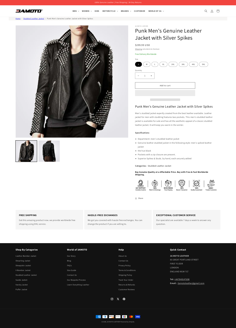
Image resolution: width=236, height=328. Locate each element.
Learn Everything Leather (78, 284)
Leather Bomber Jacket (26, 256)
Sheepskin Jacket (23, 265)
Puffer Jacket (21, 289)
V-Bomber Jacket (23, 270)
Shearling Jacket (23, 260)
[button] (165, 93)
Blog (69, 260)
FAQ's (69, 265)
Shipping (138, 49)
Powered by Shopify (127, 322)
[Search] (206, 11)
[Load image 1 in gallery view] (26, 151)
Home (18, 18)
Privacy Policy (124, 265)
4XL (193, 64)
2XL (173, 64)
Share (140, 198)
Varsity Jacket (22, 284)
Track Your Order (126, 280)
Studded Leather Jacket (33, 18)
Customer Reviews (127, 289)
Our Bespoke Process (76, 280)
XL (163, 64)
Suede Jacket (21, 280)
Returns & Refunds (127, 284)
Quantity (138, 70)
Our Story (71, 256)
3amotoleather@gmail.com (191, 283)
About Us (123, 256)
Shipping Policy (125, 275)
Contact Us (72, 275)
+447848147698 (182, 279)
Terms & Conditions (127, 270)
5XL (203, 64)
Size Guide (71, 270)
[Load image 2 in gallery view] (49, 151)
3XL (183, 64)
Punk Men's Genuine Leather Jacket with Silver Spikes (70, 18)
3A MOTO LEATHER (113, 322)
